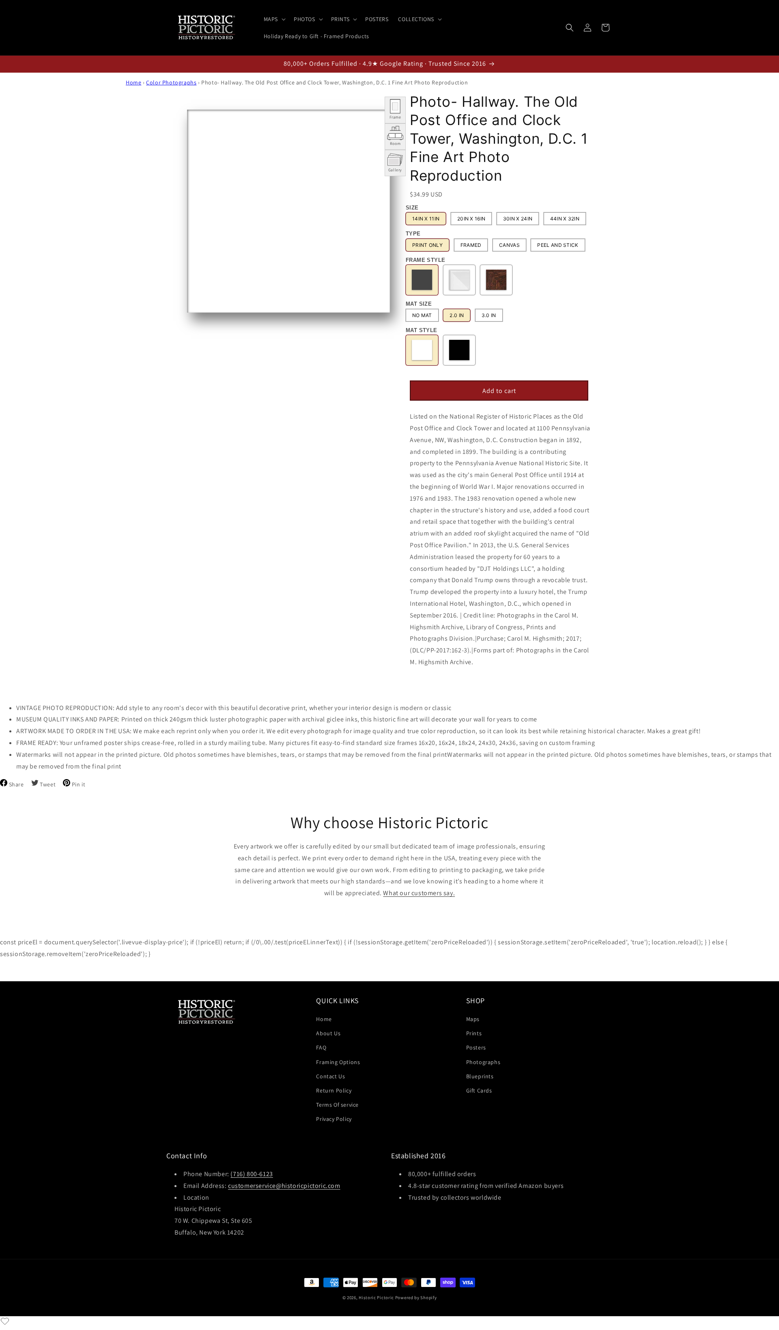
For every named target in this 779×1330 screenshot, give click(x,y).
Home (133, 82)
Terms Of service (337, 1104)
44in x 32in (564, 219)
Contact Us (330, 1076)
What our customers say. (419, 893)
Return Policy (333, 1090)
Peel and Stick (557, 245)
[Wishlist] (5, 1321)
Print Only (427, 245)
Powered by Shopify (416, 1297)
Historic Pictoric (376, 1297)
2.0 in (457, 315)
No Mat (422, 315)
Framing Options (338, 1062)
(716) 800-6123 (251, 1174)
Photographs (483, 1062)
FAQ (321, 1047)
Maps (473, 1019)
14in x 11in (425, 219)
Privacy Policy (333, 1119)
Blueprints (480, 1076)
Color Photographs (171, 82)
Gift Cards (479, 1090)
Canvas (509, 245)
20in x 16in (471, 219)
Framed (471, 245)
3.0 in (489, 315)
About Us (328, 1033)
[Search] (570, 28)
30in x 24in (517, 219)
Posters (476, 1047)
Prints (474, 1033)
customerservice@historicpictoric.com (284, 1185)
